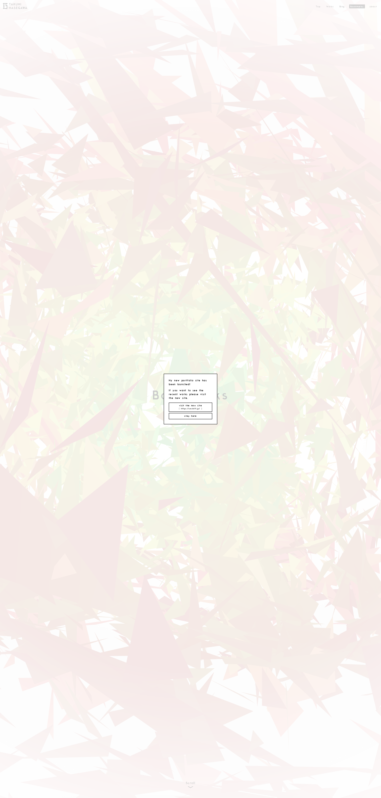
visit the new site (190, 407)
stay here (190, 416)
